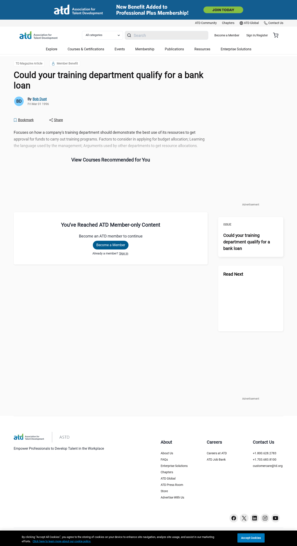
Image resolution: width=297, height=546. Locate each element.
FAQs (164, 459)
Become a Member (226, 35)
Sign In (123, 253)
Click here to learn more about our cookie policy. (62, 541)
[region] (148, 538)
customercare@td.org (268, 466)
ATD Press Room (172, 485)
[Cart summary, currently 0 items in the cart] (277, 35)
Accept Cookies (251, 537)
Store (164, 491)
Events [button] (120, 49)
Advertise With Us (172, 497)
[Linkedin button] (254, 518)
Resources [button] (202, 49)
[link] (206, 23)
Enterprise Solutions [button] (236, 49)
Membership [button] (144, 49)
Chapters (167, 472)
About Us (167, 453)
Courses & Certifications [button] (86, 49)
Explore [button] (51, 49)
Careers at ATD (217, 453)
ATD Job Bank (216, 459)
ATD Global (168, 478)
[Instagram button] (265, 518)
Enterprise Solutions (174, 466)
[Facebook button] (233, 518)
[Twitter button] (244, 518)
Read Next (233, 274)
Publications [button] (174, 49)
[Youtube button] (275, 518)
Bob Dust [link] (40, 99)
